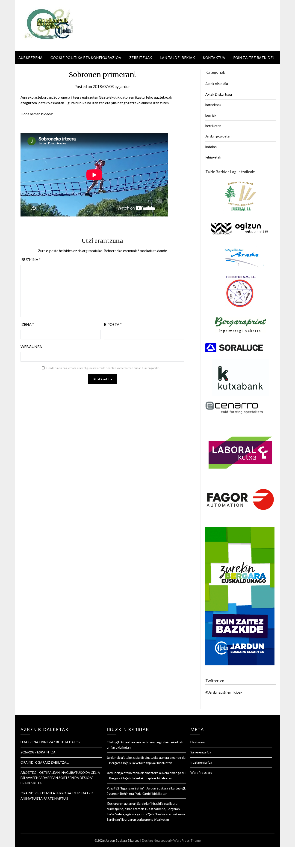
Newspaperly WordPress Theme (177, 840)
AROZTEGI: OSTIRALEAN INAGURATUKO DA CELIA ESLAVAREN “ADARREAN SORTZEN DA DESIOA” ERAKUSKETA (60, 778)
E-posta (113, 324)
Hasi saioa (197, 742)
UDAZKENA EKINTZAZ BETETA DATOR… (52, 742)
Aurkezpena (30, 57)
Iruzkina (31, 259)
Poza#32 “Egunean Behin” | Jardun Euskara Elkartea (143, 788)
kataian (211, 147)
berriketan (213, 126)
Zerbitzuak (140, 57)
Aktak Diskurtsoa (218, 94)
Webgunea (31, 346)
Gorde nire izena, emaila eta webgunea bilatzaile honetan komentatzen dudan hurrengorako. (103, 368)
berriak (210, 115)
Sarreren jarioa (200, 752)
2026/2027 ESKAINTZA (38, 752)
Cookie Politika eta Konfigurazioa (85, 57)
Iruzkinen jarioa (201, 762)
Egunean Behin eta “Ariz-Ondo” (129, 793)
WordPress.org (201, 772)
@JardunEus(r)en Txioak (223, 692)
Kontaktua (214, 57)
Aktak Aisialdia (216, 84)
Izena (27, 324)
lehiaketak (213, 157)
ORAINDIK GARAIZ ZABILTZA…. (45, 762)
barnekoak (213, 105)
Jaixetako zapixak (144, 763)
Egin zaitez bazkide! (253, 57)
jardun (124, 86)
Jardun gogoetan (218, 136)
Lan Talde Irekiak (177, 57)
